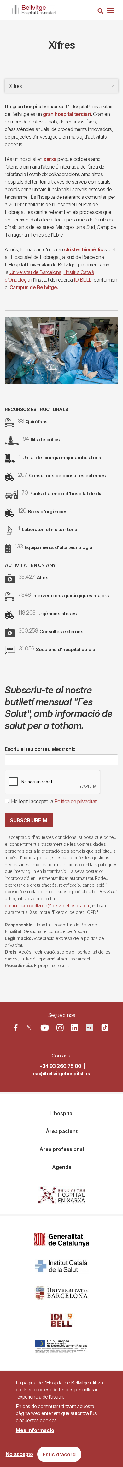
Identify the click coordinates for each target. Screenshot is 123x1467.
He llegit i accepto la (54, 801)
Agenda (61, 1167)
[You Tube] (44, 1027)
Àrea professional (61, 1149)
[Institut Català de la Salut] (62, 1266)
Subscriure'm (28, 820)
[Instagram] (60, 1027)
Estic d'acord (59, 1454)
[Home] (32, 9)
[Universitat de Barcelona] (61, 1293)
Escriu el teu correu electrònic (40, 749)
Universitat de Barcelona (35, 272)
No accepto (19, 1454)
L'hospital (61, 1113)
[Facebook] (16, 1027)
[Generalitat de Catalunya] (61, 1240)
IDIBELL (82, 280)
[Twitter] (29, 1027)
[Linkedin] (74, 1027)
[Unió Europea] (61, 1347)
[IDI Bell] (61, 1320)
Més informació (35, 1430)
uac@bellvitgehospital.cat (61, 1073)
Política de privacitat (75, 801)
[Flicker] (89, 1027)
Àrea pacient (62, 1131)
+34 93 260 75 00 (60, 1066)
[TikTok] (104, 1027)
